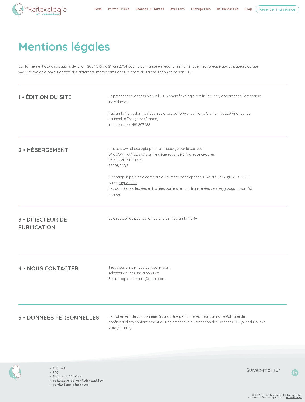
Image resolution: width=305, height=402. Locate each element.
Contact (59, 368)
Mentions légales (67, 376)
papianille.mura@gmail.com (142, 278)
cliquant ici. (128, 183)
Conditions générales (71, 385)
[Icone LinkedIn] (295, 372)
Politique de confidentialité (78, 381)
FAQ (55, 372)
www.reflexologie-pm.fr (186, 96)
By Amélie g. (294, 397)
